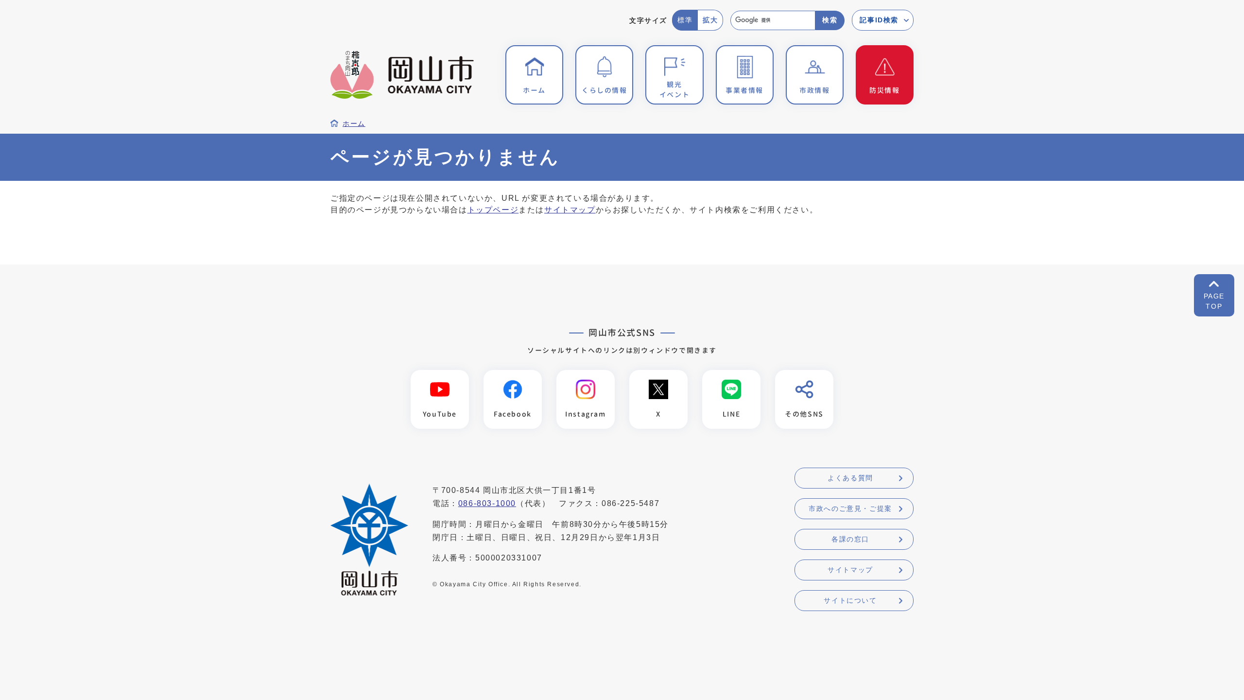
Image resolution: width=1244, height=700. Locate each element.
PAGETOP (1214, 301)
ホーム (354, 123)
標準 (684, 20)
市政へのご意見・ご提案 (850, 508)
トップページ (493, 210)
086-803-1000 (487, 503)
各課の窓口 (850, 539)
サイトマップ (570, 210)
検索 (829, 20)
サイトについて (850, 600)
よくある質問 (850, 478)
